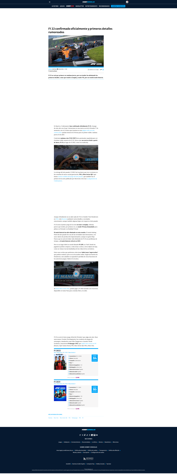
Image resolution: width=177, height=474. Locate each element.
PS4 (55, 352)
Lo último (55, 6)
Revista (101, 442)
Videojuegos (75, 418)
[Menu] (50, 2)
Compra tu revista (118, 6)
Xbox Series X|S (63, 418)
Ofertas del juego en (71, 377)
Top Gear (108, 464)
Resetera (64, 219)
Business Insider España (78, 464)
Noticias (50, 418)
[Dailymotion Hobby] (92, 435)
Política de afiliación (114, 450)
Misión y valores (77, 452)
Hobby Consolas (100, 464)
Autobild (68, 464)
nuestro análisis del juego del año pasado (70, 176)
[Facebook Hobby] (80, 435)
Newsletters (108, 442)
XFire (57, 219)
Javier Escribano (53, 71)
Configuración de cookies (97, 452)
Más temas (116, 442)
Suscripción (86, 452)
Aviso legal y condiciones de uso (65, 450)
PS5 (66, 352)
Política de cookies (92, 450)
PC (63, 352)
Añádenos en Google (94, 69)
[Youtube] (97, 435)
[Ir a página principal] (88, 2)
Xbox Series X (71, 352)
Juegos (62, 6)
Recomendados (104, 6)
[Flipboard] (94, 435)
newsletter (80, 6)
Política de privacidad (80, 450)
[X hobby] (82, 435)
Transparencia (103, 450)
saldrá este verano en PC (88, 343)
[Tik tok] (87, 435)
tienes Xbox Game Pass (62, 288)
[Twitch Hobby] (85, 435)
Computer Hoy (90, 464)
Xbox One (59, 352)
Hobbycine (69, 6)
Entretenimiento (91, 6)
